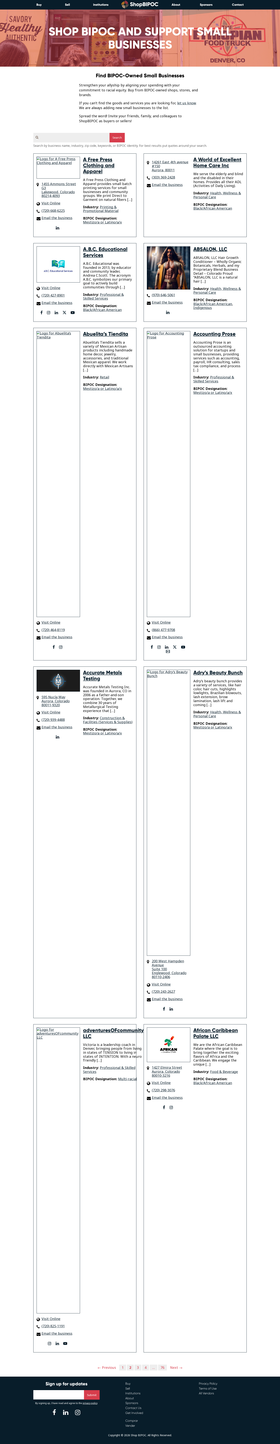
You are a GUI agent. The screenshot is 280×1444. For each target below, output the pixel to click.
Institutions (100, 5)
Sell (67, 5)
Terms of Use (208, 1388)
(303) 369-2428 (163, 177)
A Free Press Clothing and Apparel (98, 165)
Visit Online (51, 203)
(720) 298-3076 (163, 1090)
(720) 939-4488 (53, 720)
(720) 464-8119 (53, 630)
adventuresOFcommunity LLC (113, 1033)
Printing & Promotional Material (100, 209)
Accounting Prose (214, 334)
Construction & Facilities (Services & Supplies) (107, 720)
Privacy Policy (208, 1383)
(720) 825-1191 (53, 1326)
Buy (39, 5)
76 (162, 1367)
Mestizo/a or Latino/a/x (102, 222)
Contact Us (133, 1408)
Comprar (131, 1420)
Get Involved (134, 1413)
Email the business (57, 218)
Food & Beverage (224, 1071)
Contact (238, 5)
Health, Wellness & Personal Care (217, 195)
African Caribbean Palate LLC (215, 1033)
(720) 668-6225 (53, 211)
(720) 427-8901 (53, 295)
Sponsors (206, 5)
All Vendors (206, 1393)
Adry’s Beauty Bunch (218, 672)
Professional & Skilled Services (103, 296)
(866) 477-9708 (163, 630)
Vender (130, 1425)
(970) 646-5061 (163, 295)
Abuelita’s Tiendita (105, 334)
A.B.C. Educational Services (105, 252)
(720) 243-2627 (163, 992)
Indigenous (202, 307)
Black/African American (212, 208)
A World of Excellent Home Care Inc (217, 162)
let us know (186, 103)
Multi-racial (127, 1079)
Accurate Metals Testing (102, 675)
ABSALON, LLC (210, 249)
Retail (104, 377)
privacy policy (90, 1403)
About (176, 5)
